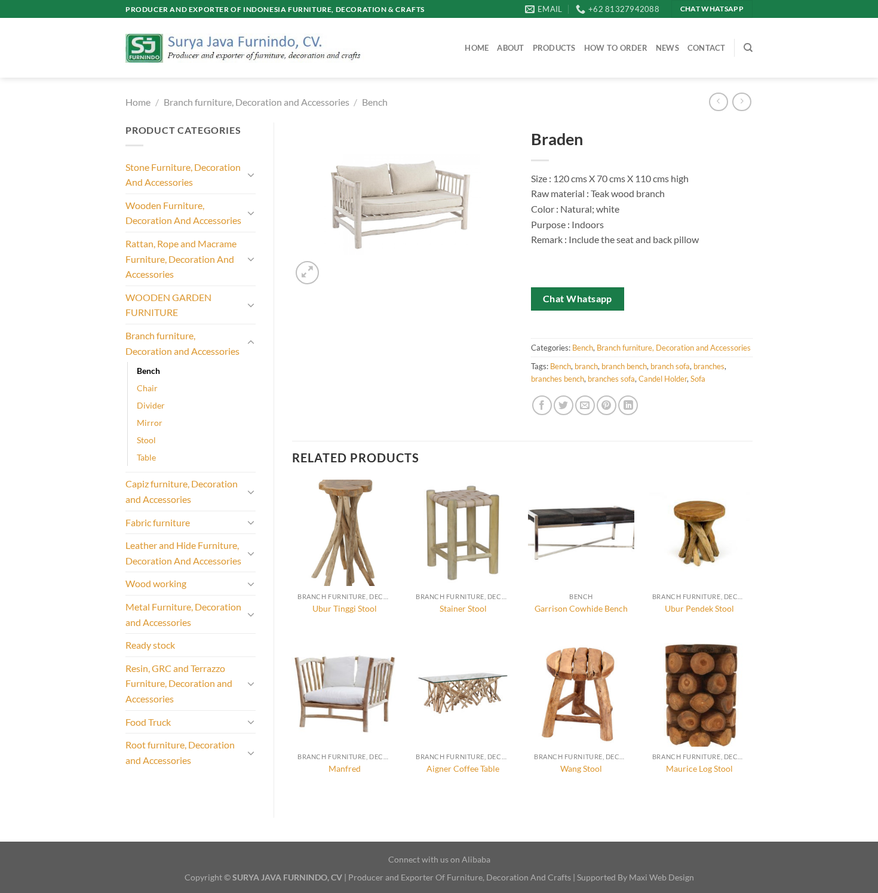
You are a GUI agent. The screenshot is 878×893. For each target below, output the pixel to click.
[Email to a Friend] (585, 405)
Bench (375, 102)
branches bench (557, 378)
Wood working (155, 583)
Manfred (345, 768)
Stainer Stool (463, 608)
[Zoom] (307, 272)
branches (708, 366)
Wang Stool (581, 768)
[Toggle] (251, 174)
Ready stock (150, 644)
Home (477, 48)
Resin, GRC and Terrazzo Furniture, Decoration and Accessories (178, 683)
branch (586, 366)
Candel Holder (662, 378)
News (667, 48)
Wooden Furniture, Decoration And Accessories (183, 213)
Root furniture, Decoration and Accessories (180, 752)
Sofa (697, 378)
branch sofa (670, 366)
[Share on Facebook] (542, 405)
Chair (147, 388)
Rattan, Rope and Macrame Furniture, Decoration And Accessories (181, 259)
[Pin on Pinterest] (606, 405)
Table (146, 457)
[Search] (748, 47)
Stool (146, 440)
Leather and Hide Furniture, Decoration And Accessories (183, 552)
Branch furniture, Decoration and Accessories (256, 102)
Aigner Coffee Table (462, 768)
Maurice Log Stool (699, 768)
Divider (151, 405)
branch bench (624, 366)
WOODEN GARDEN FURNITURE (168, 304)
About (510, 48)
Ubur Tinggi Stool (344, 608)
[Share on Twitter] (563, 405)
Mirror (149, 423)
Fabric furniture (157, 522)
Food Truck (148, 722)
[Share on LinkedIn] (628, 405)
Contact (706, 48)
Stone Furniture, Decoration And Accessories (183, 174)
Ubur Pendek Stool (699, 608)
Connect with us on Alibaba (439, 859)
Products (554, 48)
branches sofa (611, 378)
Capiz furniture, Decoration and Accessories (181, 491)
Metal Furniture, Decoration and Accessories (183, 614)
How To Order (615, 48)
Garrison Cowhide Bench (581, 608)
